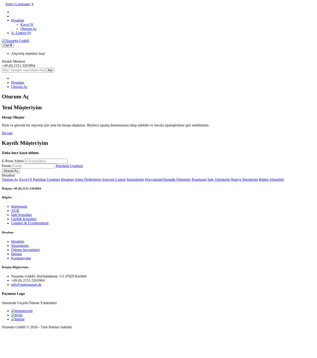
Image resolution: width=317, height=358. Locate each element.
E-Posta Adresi (13, 161)
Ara (50, 70)
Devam (7, 133)
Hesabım (17, 82)
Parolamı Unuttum (69, 166)
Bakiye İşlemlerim (244, 179)
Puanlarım (199, 179)
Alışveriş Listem (114, 179)
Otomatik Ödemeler (176, 179)
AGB (15, 211)
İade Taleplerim (218, 179)
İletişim (16, 254)
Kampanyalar (21, 258)
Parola (6, 166)
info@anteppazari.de (26, 285)
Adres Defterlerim (87, 179)
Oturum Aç (28, 29)
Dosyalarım (153, 179)
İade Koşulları (21, 215)
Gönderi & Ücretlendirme (30, 223)
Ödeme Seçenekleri (25, 250)
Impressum (19, 206)
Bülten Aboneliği (271, 179)
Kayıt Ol (26, 24)
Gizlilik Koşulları (23, 219)
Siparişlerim (135, 179)
